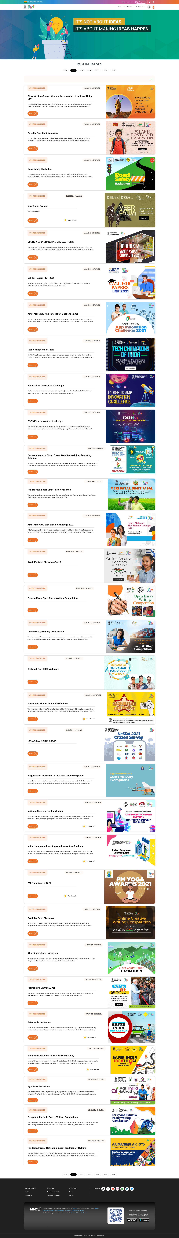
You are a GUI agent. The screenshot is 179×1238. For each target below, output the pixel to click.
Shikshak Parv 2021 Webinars (43, 669)
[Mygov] (28, 7)
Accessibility (149, 2)
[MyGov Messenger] (132, 1189)
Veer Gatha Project (37, 206)
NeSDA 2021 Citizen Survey (42, 740)
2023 (89, 70)
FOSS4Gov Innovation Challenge (45, 421)
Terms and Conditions (53, 1195)
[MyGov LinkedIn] (127, 1189)
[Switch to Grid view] (151, 79)
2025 (105, 70)
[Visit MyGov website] (115, 1215)
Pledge (27, 1192)
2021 (73, 70)
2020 (65, 70)
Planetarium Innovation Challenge (46, 385)
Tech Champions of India (41, 349)
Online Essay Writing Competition (46, 631)
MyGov (71, 1195)
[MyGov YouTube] (113, 1189)
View (31, 113)
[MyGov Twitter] (103, 1189)
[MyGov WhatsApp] (122, 1189)
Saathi (71, 1192)
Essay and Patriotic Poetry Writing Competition (53, 1117)
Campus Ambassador (53, 1192)
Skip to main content (127, 2)
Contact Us (28, 1195)
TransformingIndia (30, 1188)
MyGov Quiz (73, 1188)
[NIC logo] (36, 1210)
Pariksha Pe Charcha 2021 (41, 988)
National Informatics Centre (79, 1213)
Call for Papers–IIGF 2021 (41, 278)
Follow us (153, 2)
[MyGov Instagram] (117, 1189)
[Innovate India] (35, 6)
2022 (81, 70)
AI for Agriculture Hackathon (43, 953)
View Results (72, 220)
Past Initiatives (140, 7)
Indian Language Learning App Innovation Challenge (56, 846)
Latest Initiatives (128, 7)
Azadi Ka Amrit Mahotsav (41, 918)
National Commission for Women (45, 811)
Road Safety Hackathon (40, 169)
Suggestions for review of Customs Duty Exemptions (56, 775)
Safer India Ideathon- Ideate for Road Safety (51, 1055)
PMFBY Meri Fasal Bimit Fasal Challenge (49, 489)
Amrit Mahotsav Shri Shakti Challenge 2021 (50, 524)
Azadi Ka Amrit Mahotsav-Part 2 (44, 562)
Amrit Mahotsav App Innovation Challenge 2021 (53, 314)
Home (119, 7)
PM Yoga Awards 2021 (39, 883)
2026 (113, 70)
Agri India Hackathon (39, 1086)
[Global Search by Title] (149, 7)
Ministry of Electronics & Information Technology (57, 1210)
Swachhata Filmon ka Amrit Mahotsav (48, 703)
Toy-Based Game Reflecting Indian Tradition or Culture (57, 1148)
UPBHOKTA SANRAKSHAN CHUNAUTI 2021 (51, 242)
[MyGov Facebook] (108, 1189)
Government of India (78, 1210)
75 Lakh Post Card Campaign (43, 133)
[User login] (153, 7)
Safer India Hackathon (39, 1022)
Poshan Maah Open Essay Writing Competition (53, 598)
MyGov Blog (50, 1188)
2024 (97, 70)
